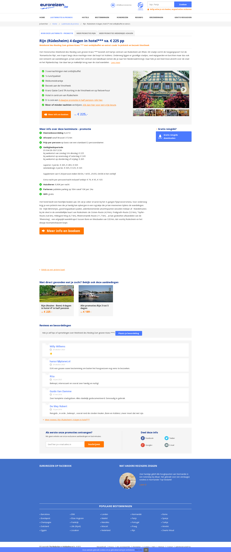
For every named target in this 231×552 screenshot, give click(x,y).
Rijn (133, 530)
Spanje (165, 518)
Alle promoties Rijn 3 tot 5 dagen (94, 307)
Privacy (111, 547)
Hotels (85, 17)
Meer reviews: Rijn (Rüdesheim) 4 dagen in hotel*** (67, 419)
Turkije (165, 522)
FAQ (153, 547)
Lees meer (115, 62)
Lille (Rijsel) (76, 526)
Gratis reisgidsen (183, 17)
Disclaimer (137, 547)
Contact (170, 547)
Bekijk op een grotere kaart (53, 269)
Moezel (104, 526)
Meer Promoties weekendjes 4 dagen (116, 33)
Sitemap (161, 547)
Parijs (134, 518)
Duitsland (45, 526)
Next (184, 90)
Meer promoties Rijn (86, 33)
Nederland (105, 530)
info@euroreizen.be (124, 5)
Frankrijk (74, 522)
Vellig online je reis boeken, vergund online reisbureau (171, 9)
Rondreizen (122, 17)
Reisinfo (139, 17)
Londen (104, 514)
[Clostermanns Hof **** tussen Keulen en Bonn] (56, 286)
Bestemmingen (102, 17)
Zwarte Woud (168, 530)
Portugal (135, 522)
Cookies (146, 547)
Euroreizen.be (54, 6)
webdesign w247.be (183, 547)
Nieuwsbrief (101, 547)
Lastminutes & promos (61, 17)
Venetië (165, 526)
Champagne (46, 522)
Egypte (44, 530)
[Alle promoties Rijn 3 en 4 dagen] (96, 286)
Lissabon (75, 530)
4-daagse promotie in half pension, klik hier (81, 100)
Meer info (138, 550)
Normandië (137, 514)
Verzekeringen (156, 17)
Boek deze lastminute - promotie (57, 33)
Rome (165, 514)
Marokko (105, 522)
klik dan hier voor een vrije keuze (99, 104)
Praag (134, 526)
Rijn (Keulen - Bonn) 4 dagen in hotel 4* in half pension (56, 307)
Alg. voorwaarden (123, 547)
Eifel (73, 514)
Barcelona (45, 514)
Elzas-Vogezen (77, 518)
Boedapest (45, 518)
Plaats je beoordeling (128, 333)
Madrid (104, 518)
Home (42, 17)
